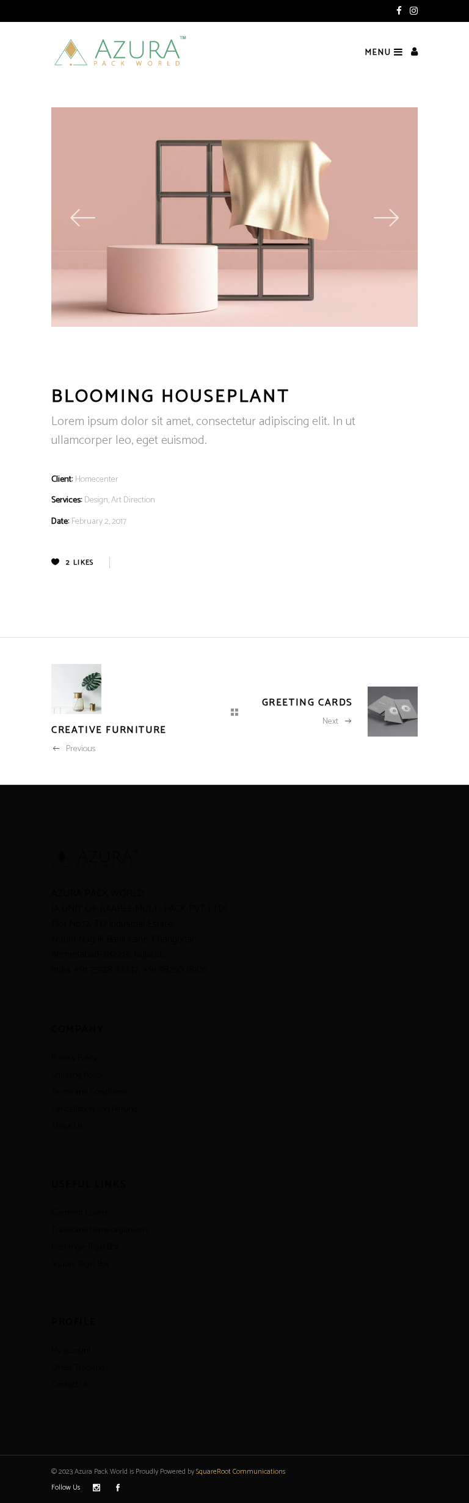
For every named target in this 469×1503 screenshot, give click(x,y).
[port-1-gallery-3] (273, 217)
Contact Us (70, 1385)
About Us (66, 1126)
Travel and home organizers (99, 1230)
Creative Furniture (109, 730)
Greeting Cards (307, 702)
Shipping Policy (77, 1075)
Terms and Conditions (88, 1092)
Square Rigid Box (80, 1264)
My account (71, 1351)
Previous (80, 749)
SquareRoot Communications (240, 1471)
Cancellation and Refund (94, 1109)
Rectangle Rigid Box (85, 1247)
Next (330, 722)
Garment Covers (79, 1213)
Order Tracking (77, 1368)
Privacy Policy (74, 1058)
